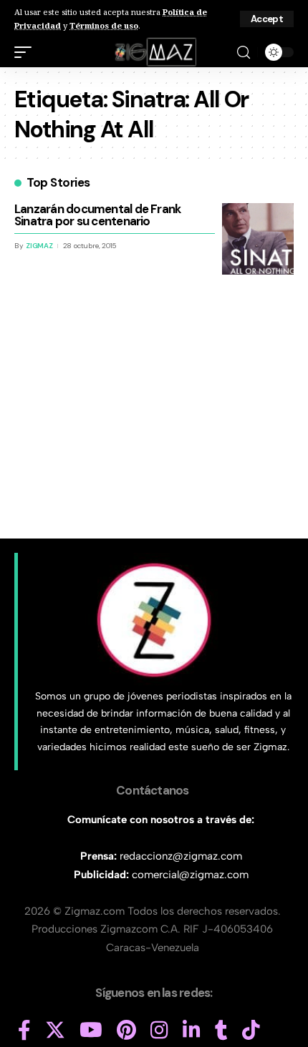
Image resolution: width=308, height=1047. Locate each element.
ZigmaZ (39, 245)
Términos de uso (103, 25)
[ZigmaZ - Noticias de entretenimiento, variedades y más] (154, 52)
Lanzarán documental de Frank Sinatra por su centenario (97, 215)
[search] (244, 52)
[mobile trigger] (26, 52)
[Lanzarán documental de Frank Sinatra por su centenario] (258, 239)
